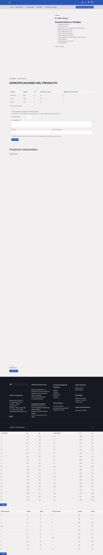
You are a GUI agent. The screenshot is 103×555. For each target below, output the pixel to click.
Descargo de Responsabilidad (60, 408)
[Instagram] (12, 416)
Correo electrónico (57, 129)
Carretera (57, 15)
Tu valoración (15, 120)
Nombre (13, 129)
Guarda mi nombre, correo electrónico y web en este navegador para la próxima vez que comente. (37, 136)
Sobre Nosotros (30, 7)
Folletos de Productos (80, 398)
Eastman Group (79, 388)
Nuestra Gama (19, 7)
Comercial (55, 397)
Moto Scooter (56, 394)
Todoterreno (56, 396)
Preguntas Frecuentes (58, 410)
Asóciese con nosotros (51, 7)
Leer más (14, 371)
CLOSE (3, 504)
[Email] (82, 2)
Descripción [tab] (12, 78)
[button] (85, 2)
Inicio (12, 7)
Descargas (39, 7)
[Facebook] (10, 416)
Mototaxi (55, 390)
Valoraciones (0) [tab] (21, 78)
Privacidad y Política (58, 406)
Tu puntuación (16, 116)
